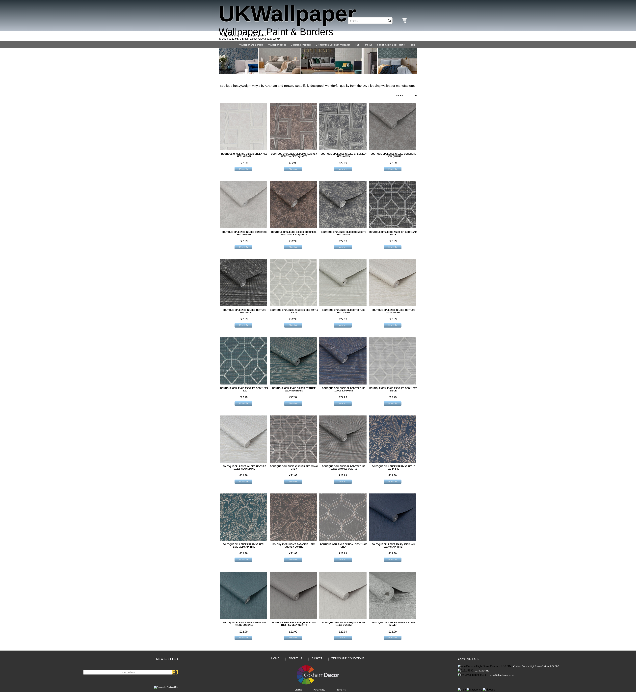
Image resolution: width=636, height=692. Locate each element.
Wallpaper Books (277, 44)
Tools (412, 44)
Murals (368, 44)
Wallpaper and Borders (251, 44)
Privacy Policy (319, 690)
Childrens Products (301, 44)
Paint (357, 44)
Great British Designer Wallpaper (333, 44)
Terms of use (342, 690)
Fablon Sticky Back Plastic (391, 44)
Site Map (298, 690)
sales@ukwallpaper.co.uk (265, 38)
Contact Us (468, 659)
